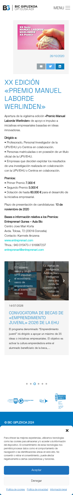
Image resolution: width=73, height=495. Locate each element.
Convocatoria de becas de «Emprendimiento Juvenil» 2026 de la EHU (36, 317)
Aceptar (36, 470)
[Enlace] (20, 8)
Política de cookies (15, 490)
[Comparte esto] (59, 66)
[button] (67, 430)
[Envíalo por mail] (41, 66)
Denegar (36, 481)
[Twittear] (50, 66)
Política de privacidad (37, 490)
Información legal (58, 490)
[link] (18, 240)
